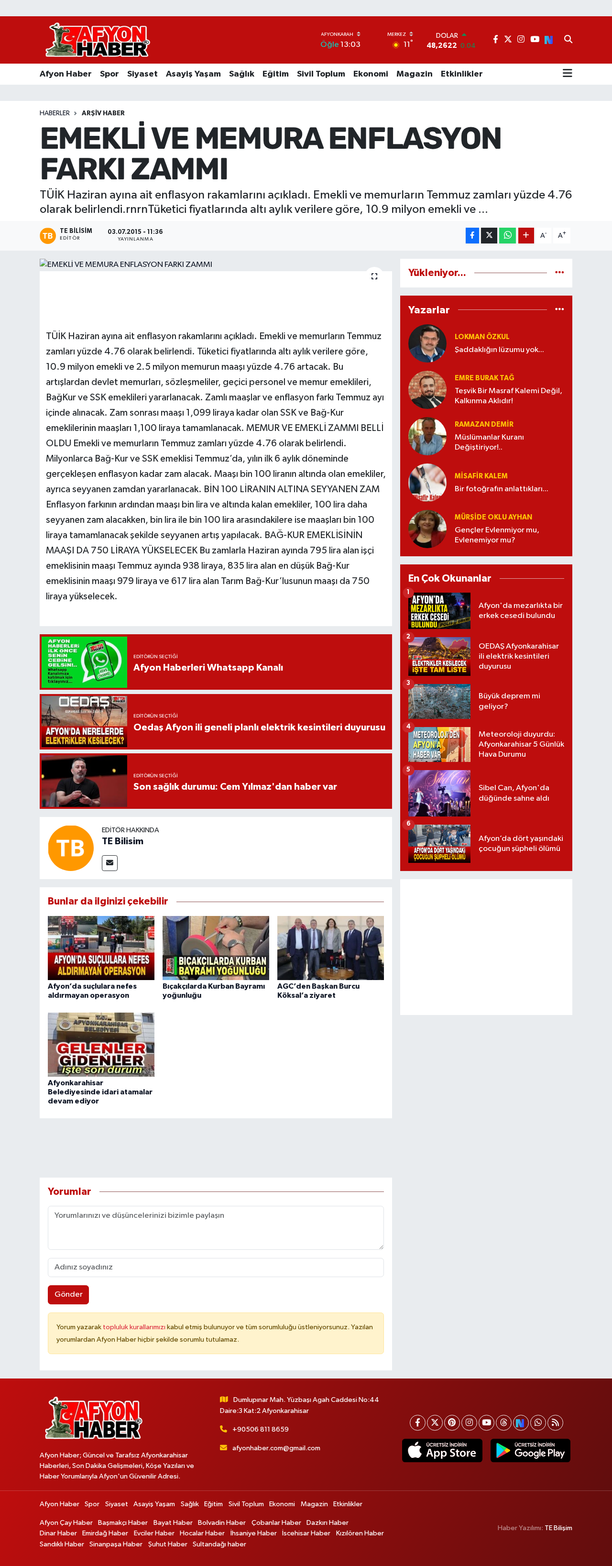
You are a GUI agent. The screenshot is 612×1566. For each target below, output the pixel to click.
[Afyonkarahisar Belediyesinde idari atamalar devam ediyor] (101, 1044)
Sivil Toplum (321, 74)
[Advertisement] (486, 947)
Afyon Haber (66, 74)
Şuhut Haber (167, 1544)
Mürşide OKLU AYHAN (493, 517)
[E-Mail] (110, 863)
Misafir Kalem (481, 476)
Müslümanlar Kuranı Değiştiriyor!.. (489, 442)
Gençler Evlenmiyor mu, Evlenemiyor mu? (497, 535)
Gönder (69, 1294)
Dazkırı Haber (327, 1522)
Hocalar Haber (202, 1533)
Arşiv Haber (103, 113)
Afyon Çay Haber (66, 1522)
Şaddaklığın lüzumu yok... (499, 350)
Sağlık (241, 74)
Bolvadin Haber (222, 1522)
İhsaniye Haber (253, 1533)
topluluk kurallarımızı (135, 1327)
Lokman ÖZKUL (482, 337)
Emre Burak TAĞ (484, 378)
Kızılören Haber (360, 1533)
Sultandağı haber (219, 1544)
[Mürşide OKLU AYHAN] (427, 529)
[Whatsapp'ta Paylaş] (507, 235)
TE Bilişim (558, 1528)
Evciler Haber (154, 1533)
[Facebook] (418, 1423)
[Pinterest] (452, 1423)
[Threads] (504, 1423)
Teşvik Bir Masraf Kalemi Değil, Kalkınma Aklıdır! (508, 396)
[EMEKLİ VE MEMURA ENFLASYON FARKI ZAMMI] (216, 265)
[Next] (521, 1423)
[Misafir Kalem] (427, 482)
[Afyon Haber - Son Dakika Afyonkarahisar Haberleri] (97, 40)
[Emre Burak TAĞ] (427, 390)
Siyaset (142, 74)
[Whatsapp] (538, 1423)
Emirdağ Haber (105, 1533)
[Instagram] (469, 1423)
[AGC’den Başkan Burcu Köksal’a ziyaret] (330, 948)
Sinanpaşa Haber (115, 1544)
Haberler (55, 113)
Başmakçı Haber (123, 1522)
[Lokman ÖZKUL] (427, 343)
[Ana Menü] (567, 74)
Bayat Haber (173, 1522)
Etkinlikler (462, 74)
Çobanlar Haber (276, 1522)
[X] (435, 1423)
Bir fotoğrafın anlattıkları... (501, 489)
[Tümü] (559, 273)
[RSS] (555, 1423)
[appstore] (442, 1451)
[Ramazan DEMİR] (427, 436)
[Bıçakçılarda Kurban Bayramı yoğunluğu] (216, 948)
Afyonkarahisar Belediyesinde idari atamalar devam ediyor (100, 1092)
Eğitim (275, 74)
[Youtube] (486, 1423)
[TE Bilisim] (71, 848)
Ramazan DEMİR (484, 424)
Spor (109, 74)
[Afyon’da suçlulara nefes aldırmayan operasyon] (101, 948)
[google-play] (530, 1451)
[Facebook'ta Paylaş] (472, 235)
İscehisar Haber (306, 1533)
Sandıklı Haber (62, 1544)
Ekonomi (370, 74)
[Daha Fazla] (526, 235)
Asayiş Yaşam (193, 74)
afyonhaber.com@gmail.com (276, 1448)
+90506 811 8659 (260, 1429)
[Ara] (568, 40)
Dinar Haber (58, 1533)
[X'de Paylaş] (489, 235)
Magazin (414, 74)
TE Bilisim (122, 841)
